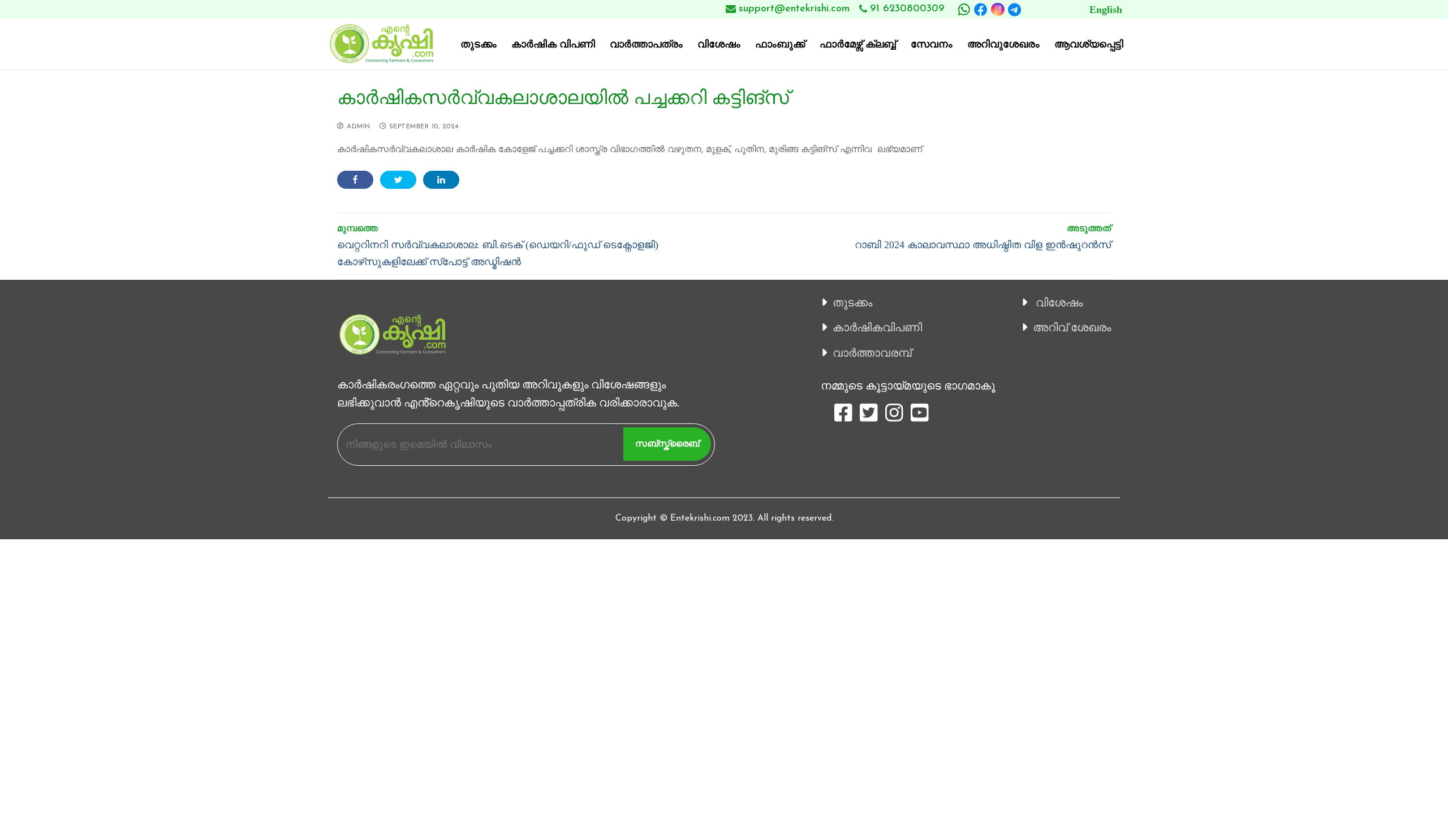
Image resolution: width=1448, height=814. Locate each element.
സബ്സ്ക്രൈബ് (667, 443)
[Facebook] (981, 9)
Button (1080, 9)
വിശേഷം (1059, 302)
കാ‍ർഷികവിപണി (877, 327)
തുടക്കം (852, 302)
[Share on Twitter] (398, 180)
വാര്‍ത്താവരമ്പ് (872, 353)
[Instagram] (997, 9)
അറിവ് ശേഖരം (1072, 327)
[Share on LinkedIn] (441, 180)
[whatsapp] (964, 9)
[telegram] (1015, 9)
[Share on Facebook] (355, 180)
